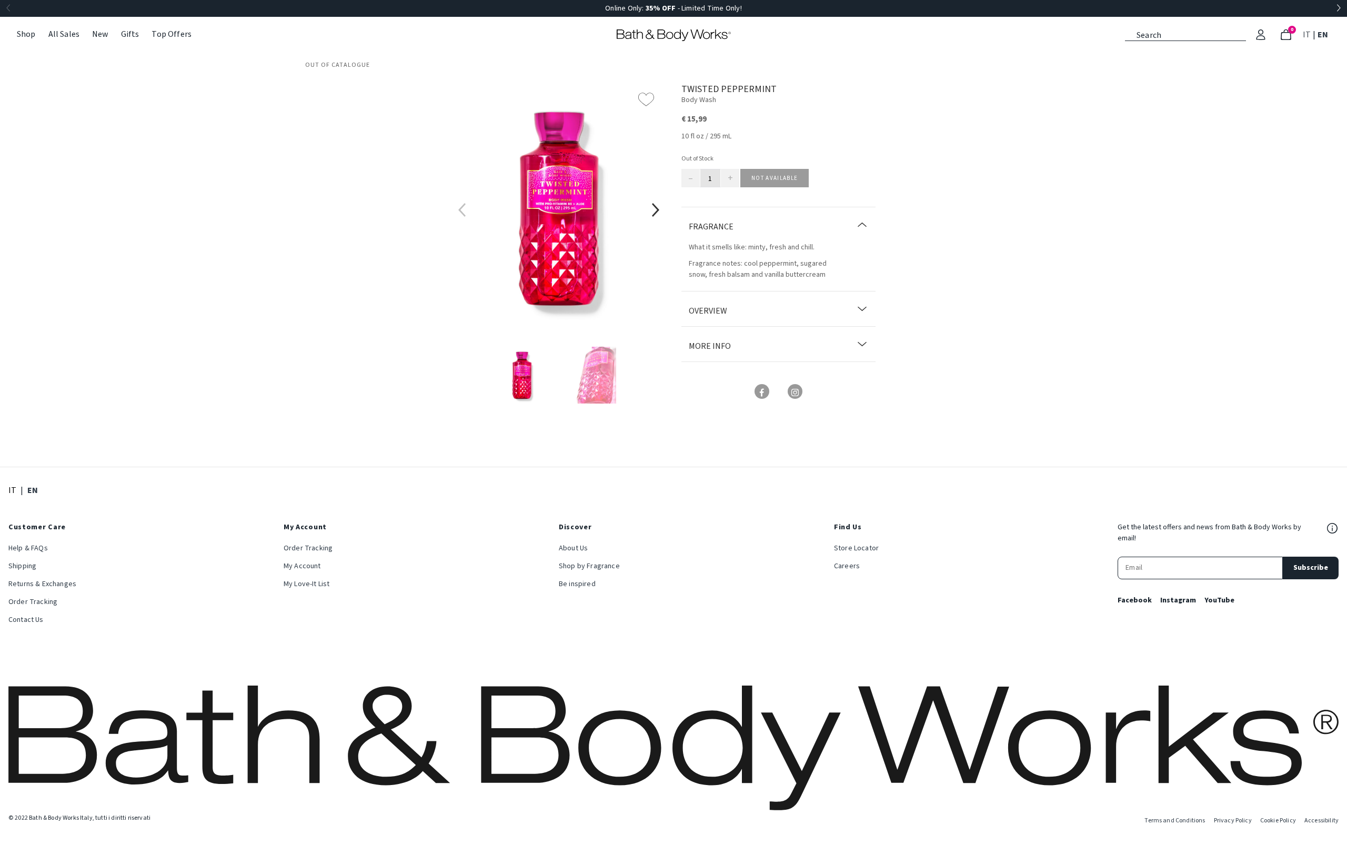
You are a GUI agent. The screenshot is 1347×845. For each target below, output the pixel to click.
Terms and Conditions (1174, 820)
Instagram (1178, 600)
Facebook (1135, 600)
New (100, 34)
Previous (8, 8)
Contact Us (26, 620)
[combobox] (1185, 34)
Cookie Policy (1278, 820)
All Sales (63, 34)
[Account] (1260, 34)
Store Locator (856, 548)
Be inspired (577, 584)
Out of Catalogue (337, 65)
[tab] (522, 375)
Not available (774, 178)
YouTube (1219, 600)
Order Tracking (32, 602)
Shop (26, 34)
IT (1308, 34)
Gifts (130, 34)
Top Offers (172, 34)
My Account (302, 566)
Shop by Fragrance (589, 566)
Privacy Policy (1233, 820)
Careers (847, 566)
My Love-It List (306, 584)
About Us (573, 548)
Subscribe (1310, 567)
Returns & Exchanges (42, 584)
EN (1324, 34)
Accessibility (1321, 820)
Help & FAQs (28, 548)
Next (1338, 8)
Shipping (22, 566)
